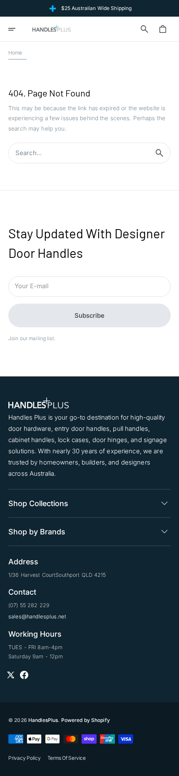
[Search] (159, 153)
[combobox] (79, 153)
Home (15, 52)
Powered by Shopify (85, 720)
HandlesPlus (43, 720)
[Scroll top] (169, 766)
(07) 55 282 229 (29, 605)
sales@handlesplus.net (37, 616)
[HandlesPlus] (52, 29)
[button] (17, 29)
